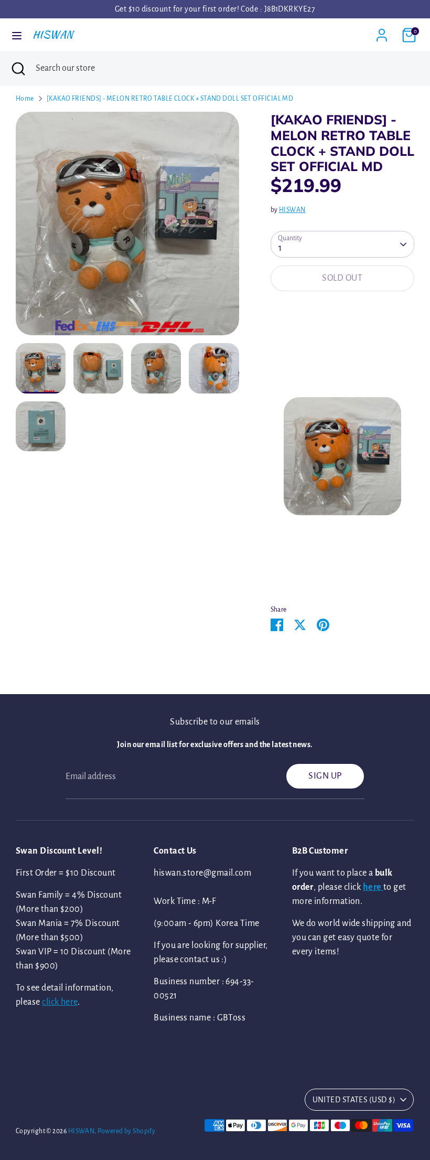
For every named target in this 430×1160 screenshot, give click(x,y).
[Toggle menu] (16, 35)
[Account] (381, 31)
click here (60, 1002)
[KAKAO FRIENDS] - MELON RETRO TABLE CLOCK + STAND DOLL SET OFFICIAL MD (170, 98)
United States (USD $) (354, 1099)
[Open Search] (18, 68)
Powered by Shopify (126, 1131)
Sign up (324, 776)
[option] (127, 227)
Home (25, 98)
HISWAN (53, 34)
